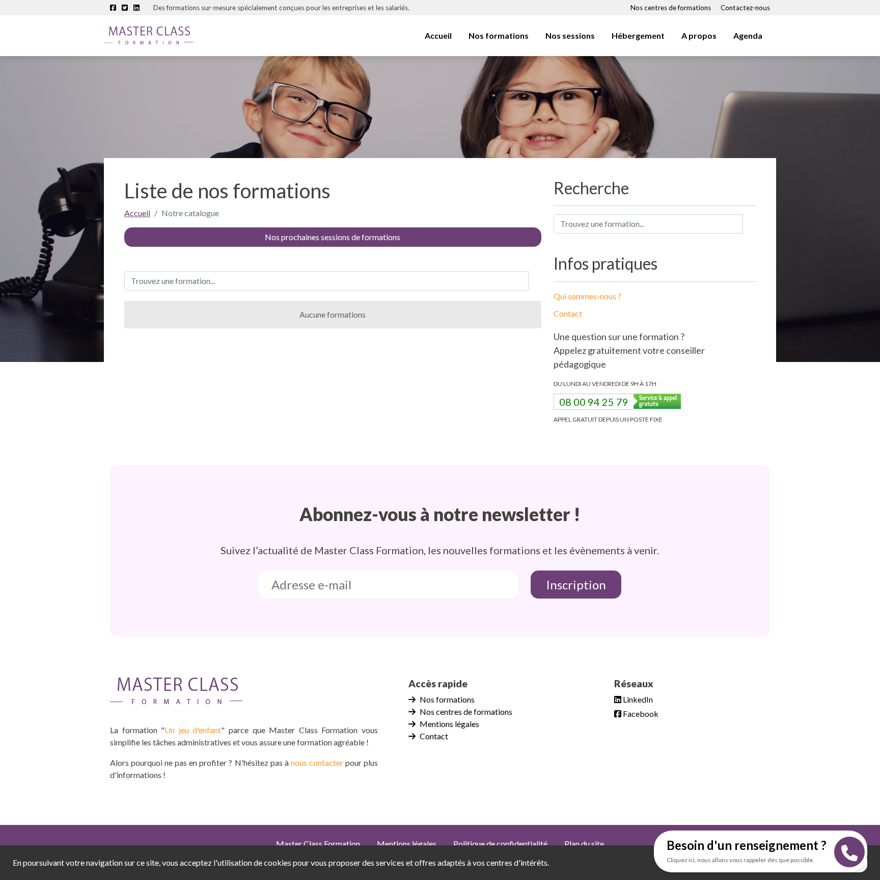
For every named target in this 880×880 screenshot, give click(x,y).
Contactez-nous (745, 8)
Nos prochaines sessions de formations (332, 237)
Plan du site (584, 843)
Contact (568, 313)
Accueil (438, 35)
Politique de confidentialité (500, 843)
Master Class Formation (318, 843)
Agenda (747, 35)
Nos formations (447, 699)
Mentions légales (449, 724)
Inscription (576, 584)
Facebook (639, 713)
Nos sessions (570, 35)
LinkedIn (637, 699)
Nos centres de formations (670, 8)
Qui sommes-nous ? (587, 296)
